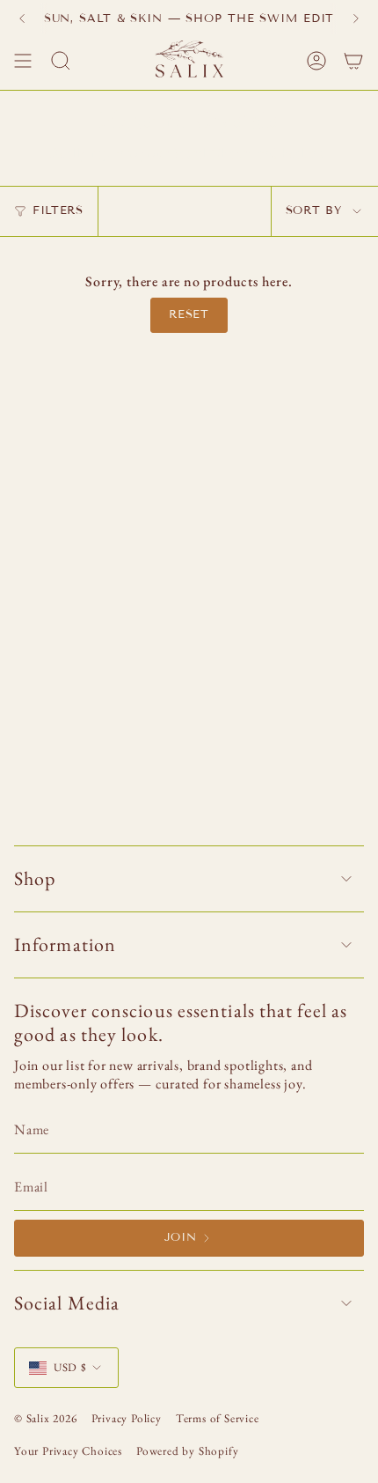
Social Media (67, 1303)
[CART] (353, 61)
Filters (58, 210)
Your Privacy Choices (68, 1450)
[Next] (356, 18)
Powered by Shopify (187, 1450)
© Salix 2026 (45, 1418)
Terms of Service (217, 1418)
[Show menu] (22, 61)
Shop (34, 878)
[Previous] (22, 18)
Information (65, 944)
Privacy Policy (126, 1418)
